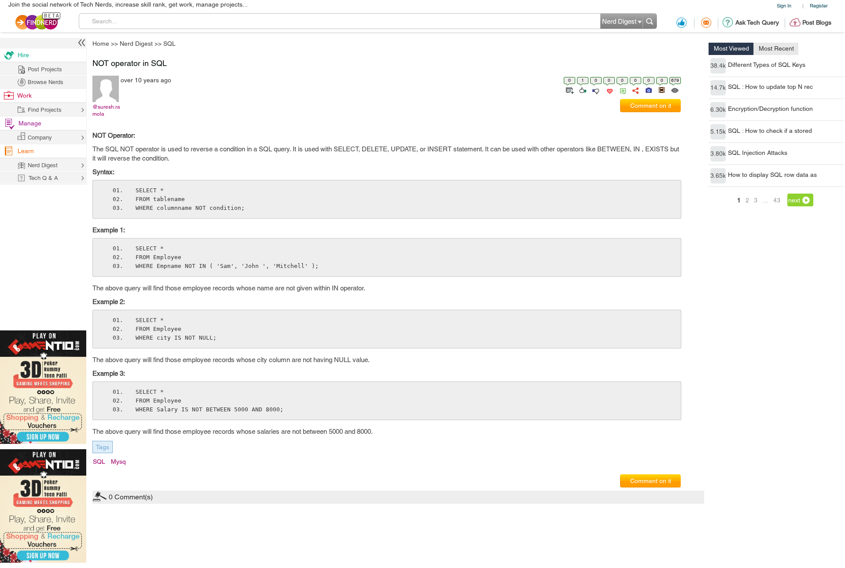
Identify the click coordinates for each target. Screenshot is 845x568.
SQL (487, 215)
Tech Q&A (471, 373)
